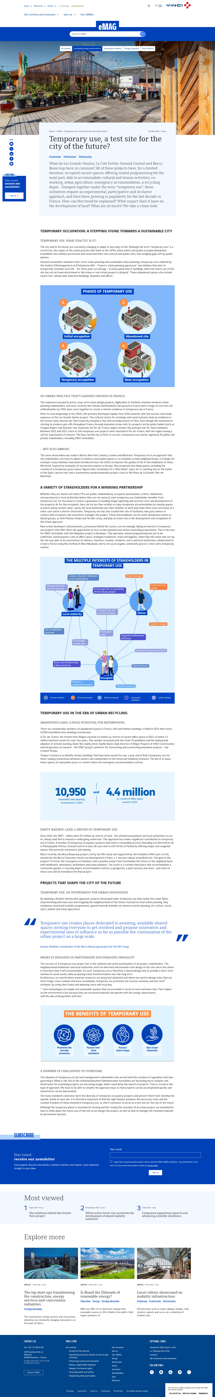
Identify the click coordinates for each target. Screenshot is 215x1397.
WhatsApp (11, 163)
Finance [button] (51, 6)
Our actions (71, 1347)
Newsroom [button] (38, 6)
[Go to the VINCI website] (178, 6)
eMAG (108, 27)
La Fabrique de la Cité (159, 1351)
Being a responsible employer (82, 1365)
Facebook (11, 158)
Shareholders (118, 1373)
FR (156, 5)
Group (114, 1358)
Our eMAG (87, 14)
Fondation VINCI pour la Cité (163, 1347)
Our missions (118, 1347)
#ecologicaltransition (33, 1309)
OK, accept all (175, 1393)
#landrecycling (85, 156)
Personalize (203, 1393)
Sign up (13, 196)
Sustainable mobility (112, 49)
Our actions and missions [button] (39, 14)
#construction (55, 156)
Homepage (70, 1391)
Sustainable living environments (87, 49)
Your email (116, 1149)
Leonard (153, 1355)
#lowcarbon (86, 1301)
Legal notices (82, 1391)
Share (114, 1366)
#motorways (142, 1301)
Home (51, 131)
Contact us (94, 1391)
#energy (96, 1301)
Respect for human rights (80, 1368)
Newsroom (117, 1362)
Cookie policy (105, 1391)
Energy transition (131, 49)
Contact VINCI (33, 1372)
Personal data (118, 1391)
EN (160, 5)
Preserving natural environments (84, 1361)
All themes (66, 49)
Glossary (116, 1380)
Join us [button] (68, 14)
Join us (115, 1351)
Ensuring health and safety (81, 1372)
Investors (116, 1369)
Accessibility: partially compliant (137, 1391)
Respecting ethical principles (82, 1376)
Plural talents (148, 49)
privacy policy (153, 1166)
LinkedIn (11, 153)
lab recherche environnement (163, 1358)
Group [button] (26, 6)
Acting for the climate (79, 1351)
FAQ (114, 1377)
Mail (11, 143)
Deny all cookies (189, 1393)
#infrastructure (69, 156)
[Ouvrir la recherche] (149, 6)
